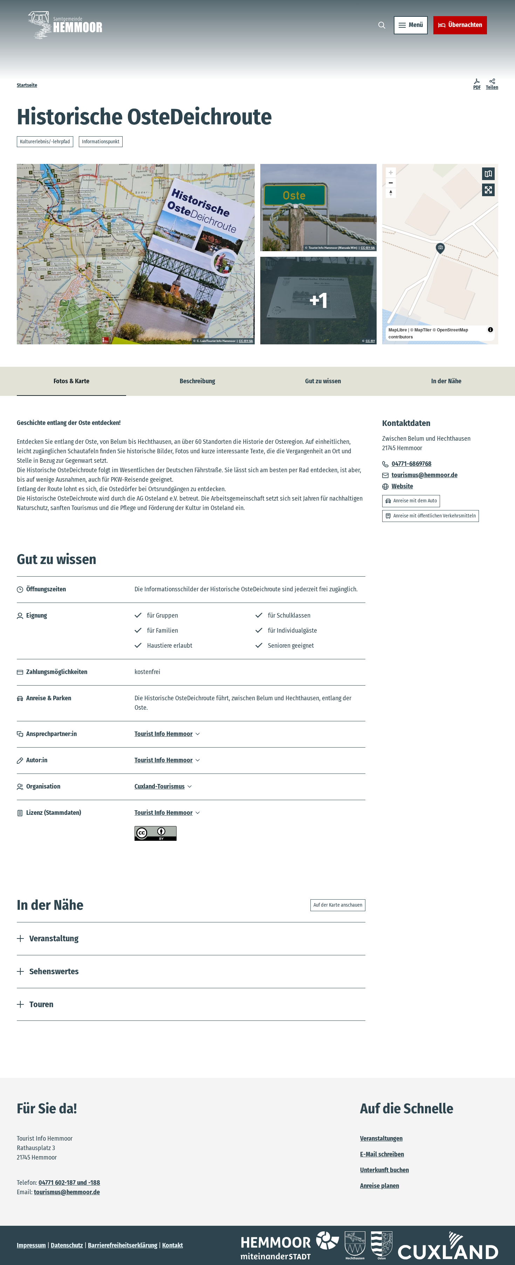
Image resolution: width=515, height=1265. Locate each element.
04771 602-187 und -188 (69, 1183)
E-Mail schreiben (382, 1154)
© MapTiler (421, 329)
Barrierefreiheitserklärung (122, 1245)
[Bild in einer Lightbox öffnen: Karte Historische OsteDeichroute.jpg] (136, 254)
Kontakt (172, 1245)
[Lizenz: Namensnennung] (156, 839)
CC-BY (370, 341)
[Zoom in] (391, 172)
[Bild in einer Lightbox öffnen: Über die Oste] (318, 300)
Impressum (31, 1245)
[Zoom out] (391, 183)
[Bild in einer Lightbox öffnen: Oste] (318, 208)
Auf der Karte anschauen (338, 905)
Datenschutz (67, 1245)
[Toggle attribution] (490, 329)
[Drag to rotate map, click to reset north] (391, 193)
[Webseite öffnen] (290, 1245)
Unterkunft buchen (384, 1170)
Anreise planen (379, 1186)
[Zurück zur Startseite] (65, 25)
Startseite (27, 85)
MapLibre (398, 329)
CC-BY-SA (246, 341)
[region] (440, 254)
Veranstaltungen (381, 1138)
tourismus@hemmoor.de (67, 1192)
